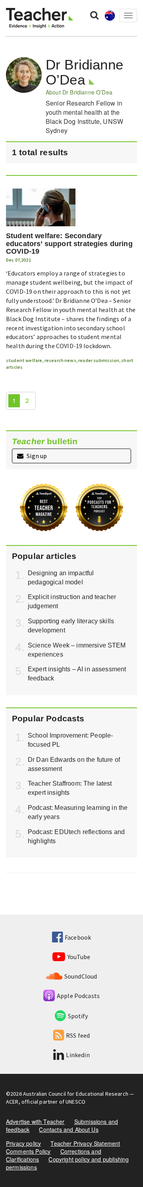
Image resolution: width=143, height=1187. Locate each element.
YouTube (79, 957)
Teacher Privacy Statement (85, 1143)
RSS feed (78, 1035)
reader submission (98, 360)
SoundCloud (80, 976)
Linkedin (77, 1055)
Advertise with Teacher (35, 1121)
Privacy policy (23, 1143)
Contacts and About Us (68, 1129)
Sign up (36, 456)
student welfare (24, 360)
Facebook (78, 937)
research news (60, 360)
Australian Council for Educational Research (75, 1093)
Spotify (78, 1016)
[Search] (94, 14)
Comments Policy (28, 1151)
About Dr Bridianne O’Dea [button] (79, 92)
